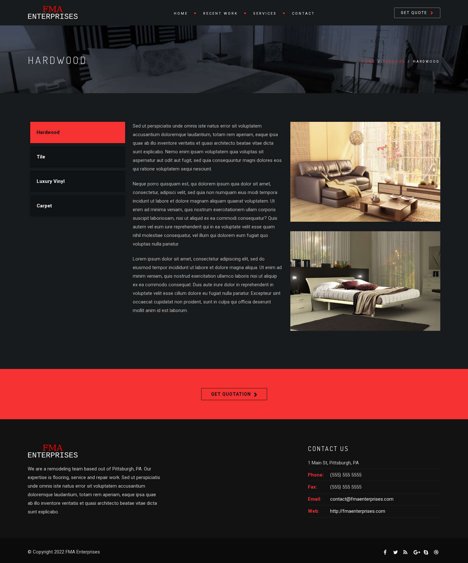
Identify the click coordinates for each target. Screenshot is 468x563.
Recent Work (220, 13)
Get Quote (414, 12)
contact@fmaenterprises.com (362, 499)
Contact (303, 13)
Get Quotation (231, 394)
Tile (41, 157)
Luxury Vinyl (51, 181)
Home (181, 13)
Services (265, 13)
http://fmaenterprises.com (357, 511)
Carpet (44, 206)
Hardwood (48, 132)
